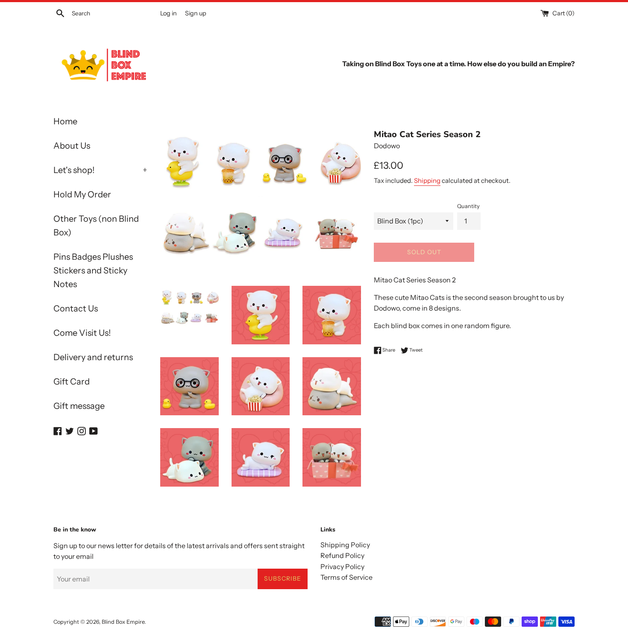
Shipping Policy (345, 544)
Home (65, 121)
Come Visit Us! (82, 333)
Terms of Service (346, 577)
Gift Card (71, 381)
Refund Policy (342, 555)
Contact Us (75, 308)
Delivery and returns (93, 357)
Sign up (195, 13)
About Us (71, 146)
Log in (168, 13)
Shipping (427, 180)
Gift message (79, 406)
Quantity (468, 206)
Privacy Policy (342, 566)
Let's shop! (100, 170)
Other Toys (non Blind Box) (96, 226)
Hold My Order (82, 194)
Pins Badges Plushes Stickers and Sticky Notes (93, 270)
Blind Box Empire (123, 622)
